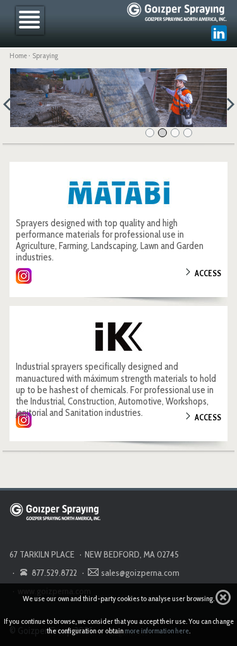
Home (18, 55)
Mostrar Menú (30, 20)
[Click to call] (24, 572)
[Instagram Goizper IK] (24, 420)
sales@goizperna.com (140, 572)
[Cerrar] (223, 597)
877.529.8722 (54, 572)
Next (226, 102)
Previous (10, 102)
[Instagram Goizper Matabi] (24, 276)
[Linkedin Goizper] (219, 33)
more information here (157, 630)
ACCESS (208, 273)
